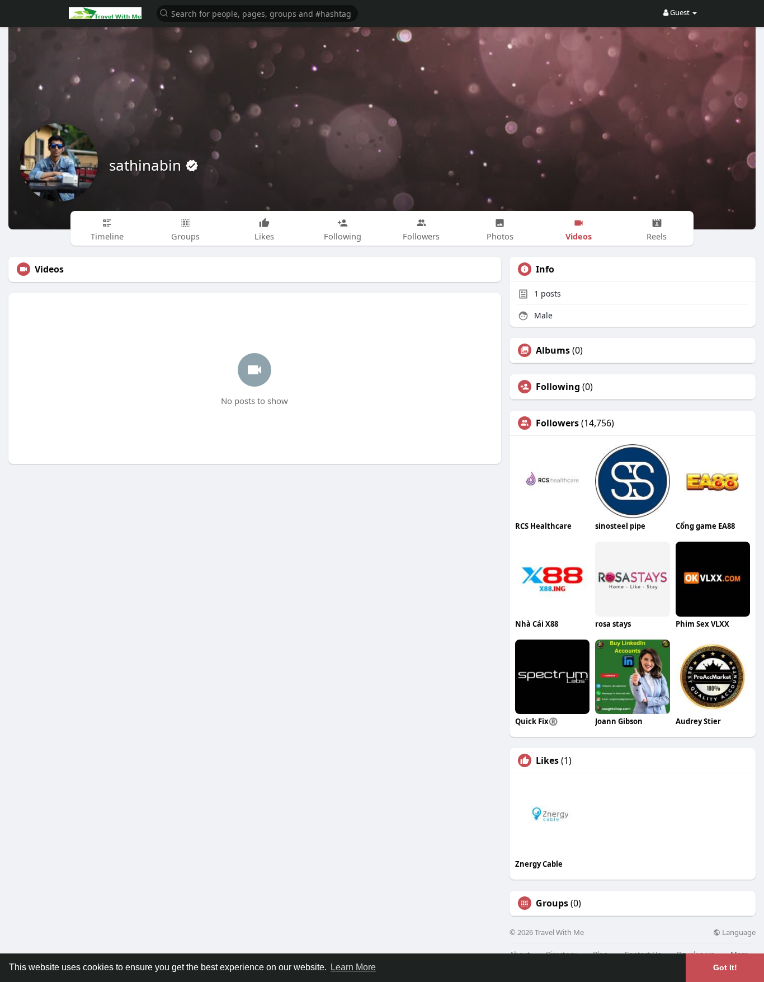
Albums (553, 350)
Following (558, 386)
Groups (552, 903)
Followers (557, 423)
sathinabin (147, 165)
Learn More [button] (353, 967)
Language (738, 932)
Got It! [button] (725, 967)
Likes (547, 760)
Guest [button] (679, 12)
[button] (257, 12)
